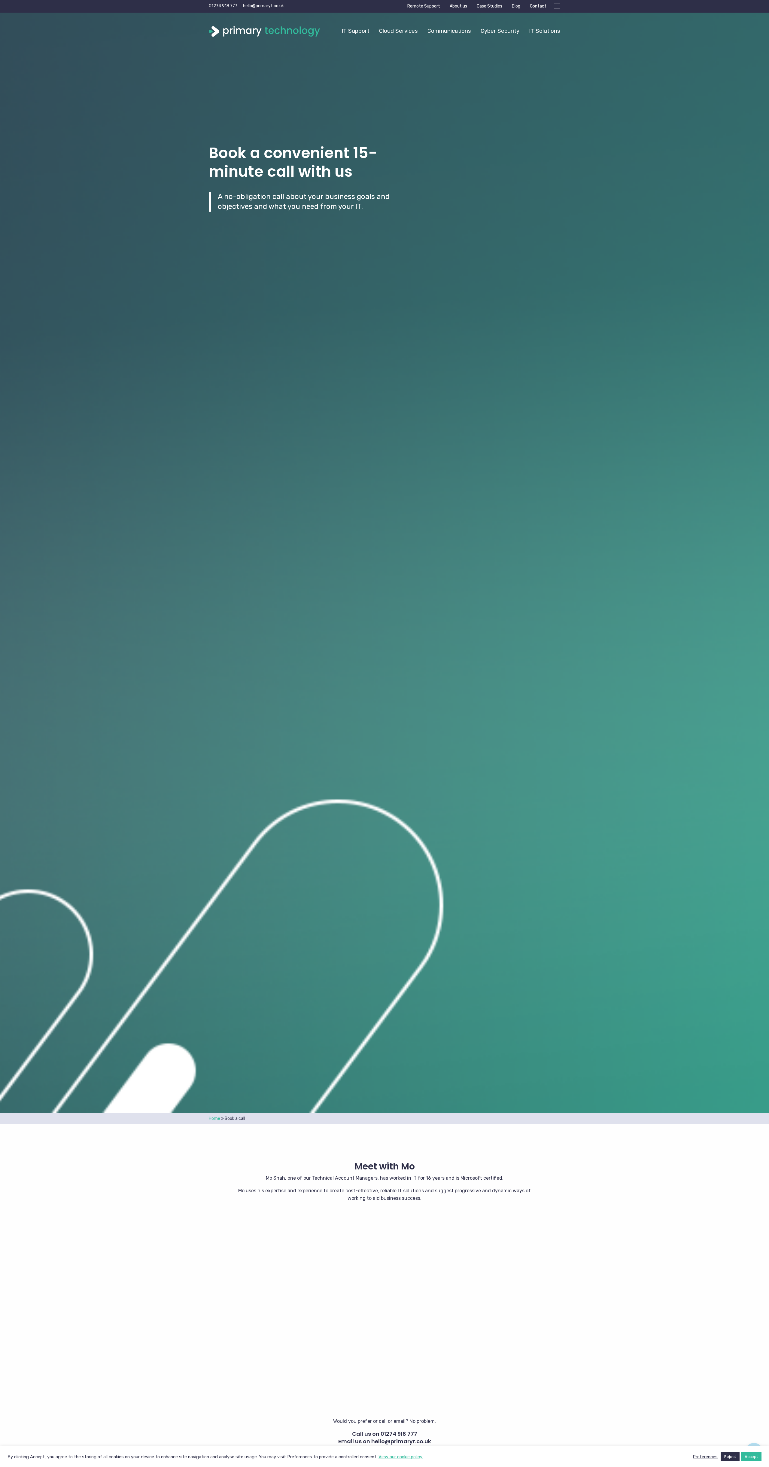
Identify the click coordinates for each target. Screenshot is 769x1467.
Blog (516, 6)
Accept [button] (751, 1456)
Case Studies (489, 6)
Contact (538, 6)
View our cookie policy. (400, 1456)
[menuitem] (355, 31)
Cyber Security (500, 31)
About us (458, 6)
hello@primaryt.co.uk (263, 5)
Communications (449, 31)
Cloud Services (398, 31)
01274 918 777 (223, 5)
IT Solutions (544, 31)
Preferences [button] (705, 1456)
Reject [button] (730, 1456)
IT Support (355, 31)
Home (214, 1118)
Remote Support (423, 6)
